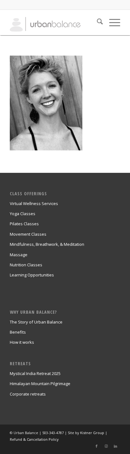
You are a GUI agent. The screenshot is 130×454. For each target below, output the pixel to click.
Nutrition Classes (26, 265)
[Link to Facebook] (96, 446)
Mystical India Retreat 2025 (35, 373)
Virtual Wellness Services (34, 203)
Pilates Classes (24, 224)
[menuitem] (97, 22)
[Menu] (111, 22)
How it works (22, 342)
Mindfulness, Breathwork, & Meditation (47, 244)
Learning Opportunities (32, 275)
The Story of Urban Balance (36, 322)
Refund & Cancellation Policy (34, 439)
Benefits (18, 332)
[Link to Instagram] (106, 446)
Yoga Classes (22, 213)
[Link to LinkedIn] (115, 446)
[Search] (97, 22)
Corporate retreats (28, 394)
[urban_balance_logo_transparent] (54, 22)
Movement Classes (28, 234)
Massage (18, 254)
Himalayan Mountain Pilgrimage (40, 383)
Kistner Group (92, 432)
